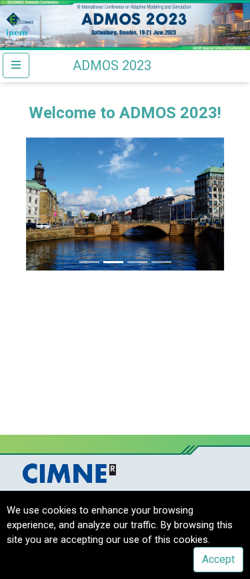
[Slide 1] (89, 262)
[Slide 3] (137, 262)
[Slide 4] (161, 262)
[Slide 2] (113, 262)
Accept (218, 559)
